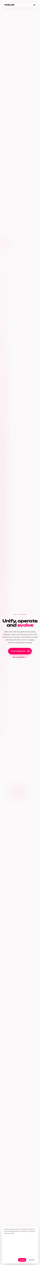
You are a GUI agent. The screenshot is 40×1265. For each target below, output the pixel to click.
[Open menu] (34, 5)
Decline (31, 1260)
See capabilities (18, 657)
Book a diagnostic (18, 651)
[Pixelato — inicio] (9, 5)
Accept (22, 1260)
